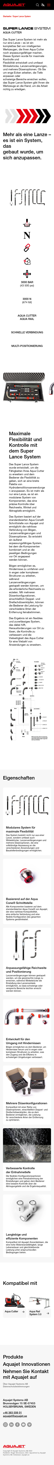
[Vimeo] (29, 1425)
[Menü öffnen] (48, 5)
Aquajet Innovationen (26, 1364)
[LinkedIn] (11, 1425)
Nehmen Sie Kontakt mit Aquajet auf (26, 1375)
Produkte (13, 1357)
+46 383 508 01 (12, 1413)
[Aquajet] (14, 6)
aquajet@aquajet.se (15, 1416)
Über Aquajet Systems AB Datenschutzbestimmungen (16, 1385)
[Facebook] (17, 1425)
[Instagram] (5, 1425)
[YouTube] (23, 1425)
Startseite (7, 17)
